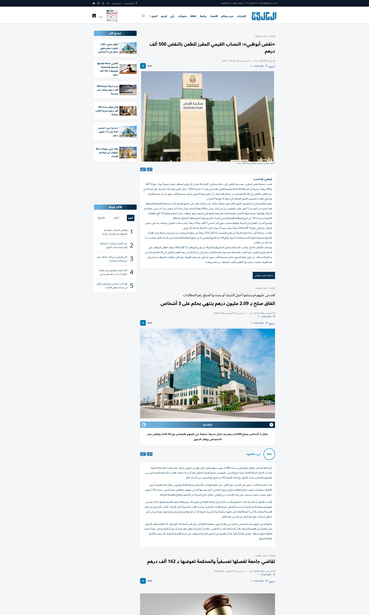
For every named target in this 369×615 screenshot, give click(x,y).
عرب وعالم (227, 16)
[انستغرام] (98, 3)
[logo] (264, 16)
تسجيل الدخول (129, 3)
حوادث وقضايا (261, 36)
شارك (149, 66)
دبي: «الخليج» (253, 454)
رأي (172, 16)
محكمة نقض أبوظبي (264, 275)
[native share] (143, 66)
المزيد (154, 16)
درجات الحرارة (225, 3)
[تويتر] (103, 3)
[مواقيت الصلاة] (94, 16)
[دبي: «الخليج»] (269, 454)
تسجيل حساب (116, 3)
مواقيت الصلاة (237, 3)
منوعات (182, 16)
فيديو (164, 16)
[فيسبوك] (108, 3)
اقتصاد (214, 16)
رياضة (203, 16)
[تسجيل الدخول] (136, 3)
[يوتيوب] (94, 3)
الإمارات (241, 16)
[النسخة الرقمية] (112, 16)
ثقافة (193, 16)
